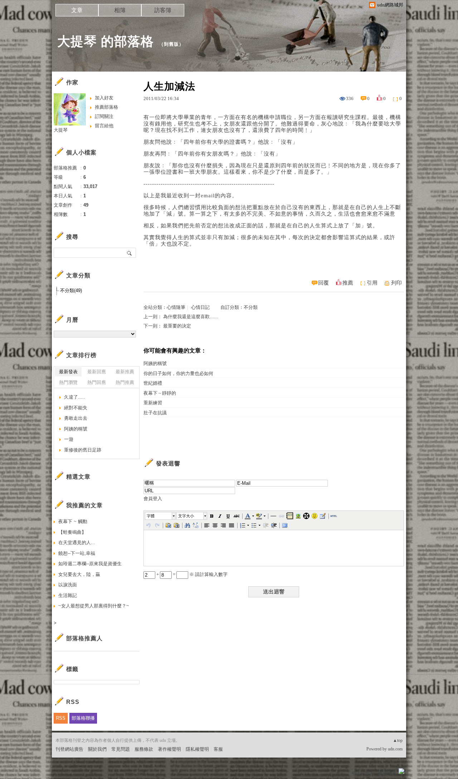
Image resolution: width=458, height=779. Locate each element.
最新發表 (68, 371)
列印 (396, 283)
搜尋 (129, 253)
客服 (218, 749)
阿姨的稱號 (155, 363)
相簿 (120, 10)
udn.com (395, 748)
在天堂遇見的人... (76, 542)
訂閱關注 (104, 116)
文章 (77, 10)
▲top (398, 740)
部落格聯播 (83, 718)
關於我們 (97, 749)
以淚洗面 (67, 584)
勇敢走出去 (75, 418)
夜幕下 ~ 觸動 (72, 521)
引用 (372, 283)
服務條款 (144, 749)
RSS (60, 718)
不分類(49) (71, 290)
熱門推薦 (125, 382)
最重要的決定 (177, 326)
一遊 (68, 439)
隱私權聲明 (197, 749)
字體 (151, 516)
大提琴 (61, 130)
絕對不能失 (75, 407)
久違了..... (74, 397)
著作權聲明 (169, 749)
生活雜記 (67, 595)
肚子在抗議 (155, 412)
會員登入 (152, 498)
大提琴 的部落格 (105, 41)
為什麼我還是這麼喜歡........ (190, 316)
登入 (356, 773)
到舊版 (171, 44)
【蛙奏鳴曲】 (88, 532)
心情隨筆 (176, 307)
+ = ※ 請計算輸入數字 (191, 574)
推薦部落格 (106, 107)
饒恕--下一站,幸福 (76, 553)
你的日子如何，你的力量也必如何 (178, 373)
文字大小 (186, 516)
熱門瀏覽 (68, 382)
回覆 (323, 283)
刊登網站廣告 (69, 749)
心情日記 (200, 307)
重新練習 (152, 402)
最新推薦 (125, 371)
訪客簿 (162, 10)
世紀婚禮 (152, 383)
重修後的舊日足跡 (82, 450)
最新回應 (96, 371)
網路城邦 (387, 773)
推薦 (347, 283)
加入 (369, 773)
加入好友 (104, 97)
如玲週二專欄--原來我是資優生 (90, 563)
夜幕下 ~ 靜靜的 (159, 393)
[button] (160, 516)
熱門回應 (96, 382)
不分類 (251, 307)
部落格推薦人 (84, 638)
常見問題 (120, 749)
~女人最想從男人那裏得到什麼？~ (93, 605)
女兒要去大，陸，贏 (79, 574)
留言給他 (104, 125)
